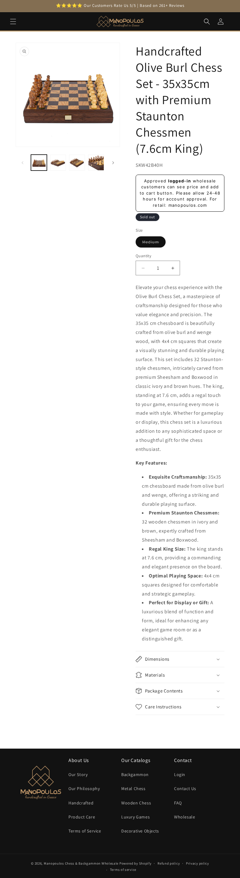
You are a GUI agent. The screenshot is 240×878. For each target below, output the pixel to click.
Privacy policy (197, 863)
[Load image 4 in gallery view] (96, 163)
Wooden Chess (136, 803)
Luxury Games (135, 817)
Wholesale (184, 817)
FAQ (178, 803)
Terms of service (123, 869)
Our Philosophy (84, 788)
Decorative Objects (140, 831)
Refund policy (169, 863)
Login (179, 774)
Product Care (81, 817)
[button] (13, 21)
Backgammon (135, 774)
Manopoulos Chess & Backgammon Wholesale (81, 863)
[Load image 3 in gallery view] (77, 163)
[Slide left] (22, 163)
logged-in (179, 180)
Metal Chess (133, 788)
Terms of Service (84, 831)
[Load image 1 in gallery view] (39, 163)
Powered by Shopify (135, 863)
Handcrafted (81, 803)
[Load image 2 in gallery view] (58, 163)
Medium (154, 243)
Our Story (78, 774)
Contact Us (185, 788)
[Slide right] (113, 163)
